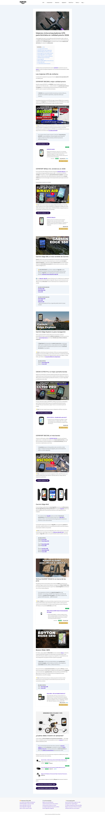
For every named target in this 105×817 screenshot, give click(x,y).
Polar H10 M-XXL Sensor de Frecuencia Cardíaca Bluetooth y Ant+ (53, 767)
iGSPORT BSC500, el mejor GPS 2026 (27, 803)
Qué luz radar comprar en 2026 (26, 808)
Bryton (62, 652)
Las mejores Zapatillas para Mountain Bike (73, 805)
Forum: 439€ (44, 551)
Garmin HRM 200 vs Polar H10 (25, 805)
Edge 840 (62, 508)
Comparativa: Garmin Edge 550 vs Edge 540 (50, 274)
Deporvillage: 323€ (41, 298)
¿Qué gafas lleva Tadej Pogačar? (71, 803)
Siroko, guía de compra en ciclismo (49, 805)
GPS (43, 2)
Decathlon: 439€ (45, 548)
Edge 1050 (61, 517)
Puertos (77, 2)
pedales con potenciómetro (48, 750)
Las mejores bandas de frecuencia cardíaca (50, 806)
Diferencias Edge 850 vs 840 (58, 532)
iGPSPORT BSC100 (53, 438)
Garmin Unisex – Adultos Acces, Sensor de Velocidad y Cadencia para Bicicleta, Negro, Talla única (54, 759)
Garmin (37, 69)
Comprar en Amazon (64, 160)
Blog (82, 2)
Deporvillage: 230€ (45, 362)
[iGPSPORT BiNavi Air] (41, 221)
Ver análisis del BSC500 (53, 130)
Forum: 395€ (44, 545)
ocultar (43, 47)
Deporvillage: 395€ (45, 544)
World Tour (71, 2)
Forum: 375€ (40, 291)
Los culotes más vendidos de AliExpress (27, 802)
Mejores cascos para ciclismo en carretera (73, 806)
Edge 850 (48, 515)
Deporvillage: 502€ (45, 541)
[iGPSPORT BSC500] (41, 153)
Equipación (64, 2)
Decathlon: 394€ (41, 288)
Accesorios (57, 2)
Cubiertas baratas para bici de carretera (50, 803)
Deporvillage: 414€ (41, 290)
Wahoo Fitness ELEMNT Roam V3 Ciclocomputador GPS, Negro (57, 611)
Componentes (49, 2)
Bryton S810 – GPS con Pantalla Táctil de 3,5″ (56, 693)
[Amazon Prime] (66, 158)
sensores (61, 740)
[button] (44, 2)
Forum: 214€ (44, 364)
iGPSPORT (56, 67)
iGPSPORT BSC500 (51, 149)
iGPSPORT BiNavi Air (61, 171)
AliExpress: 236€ (41, 301)
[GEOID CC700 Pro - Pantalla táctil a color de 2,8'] (41, 421)
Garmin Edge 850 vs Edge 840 (48, 808)
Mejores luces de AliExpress (47, 802)
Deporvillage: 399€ (45, 550)
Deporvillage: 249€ (44, 686)
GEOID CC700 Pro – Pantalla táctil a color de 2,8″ (57, 417)
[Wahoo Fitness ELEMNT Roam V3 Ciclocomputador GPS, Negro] (41, 613)
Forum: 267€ (43, 688)
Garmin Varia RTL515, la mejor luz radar (72, 802)
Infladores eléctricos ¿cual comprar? (72, 808)
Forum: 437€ (44, 539)
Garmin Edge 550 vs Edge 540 (25, 806)
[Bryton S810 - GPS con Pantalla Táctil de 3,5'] (41, 697)
